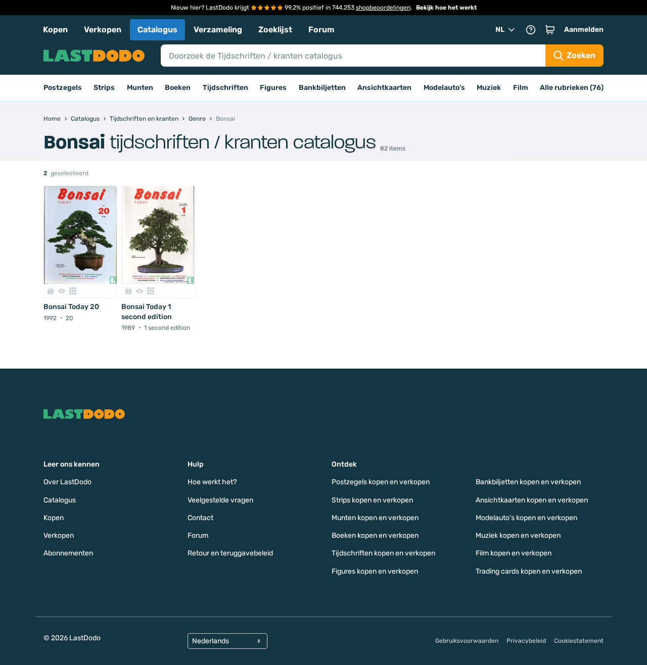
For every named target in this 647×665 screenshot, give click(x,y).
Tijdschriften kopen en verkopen (383, 553)
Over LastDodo (67, 482)
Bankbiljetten (322, 87)
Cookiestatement (579, 640)
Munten (140, 87)
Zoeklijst (275, 29)
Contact (200, 518)
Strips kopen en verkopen (372, 500)
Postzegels (62, 87)
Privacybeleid (526, 640)
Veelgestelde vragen (220, 500)
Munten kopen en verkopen (375, 518)
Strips (104, 87)
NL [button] (499, 29)
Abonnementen (68, 553)
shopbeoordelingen (383, 7)
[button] (550, 30)
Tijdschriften (225, 87)
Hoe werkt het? (212, 482)
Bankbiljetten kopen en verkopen (528, 482)
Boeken (178, 87)
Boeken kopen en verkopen (375, 535)
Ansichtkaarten (384, 87)
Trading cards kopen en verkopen (529, 571)
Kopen (55, 29)
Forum (321, 29)
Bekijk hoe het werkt (446, 7)
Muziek (489, 87)
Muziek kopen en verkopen (518, 535)
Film (520, 87)
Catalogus (157, 29)
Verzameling (218, 29)
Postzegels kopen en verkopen (381, 482)
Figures (273, 87)
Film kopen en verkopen (513, 553)
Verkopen (102, 29)
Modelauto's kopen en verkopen (526, 518)
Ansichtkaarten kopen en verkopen (532, 500)
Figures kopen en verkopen (375, 571)
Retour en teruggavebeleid (230, 553)
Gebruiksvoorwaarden (466, 640)
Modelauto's (444, 87)
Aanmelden (584, 29)
